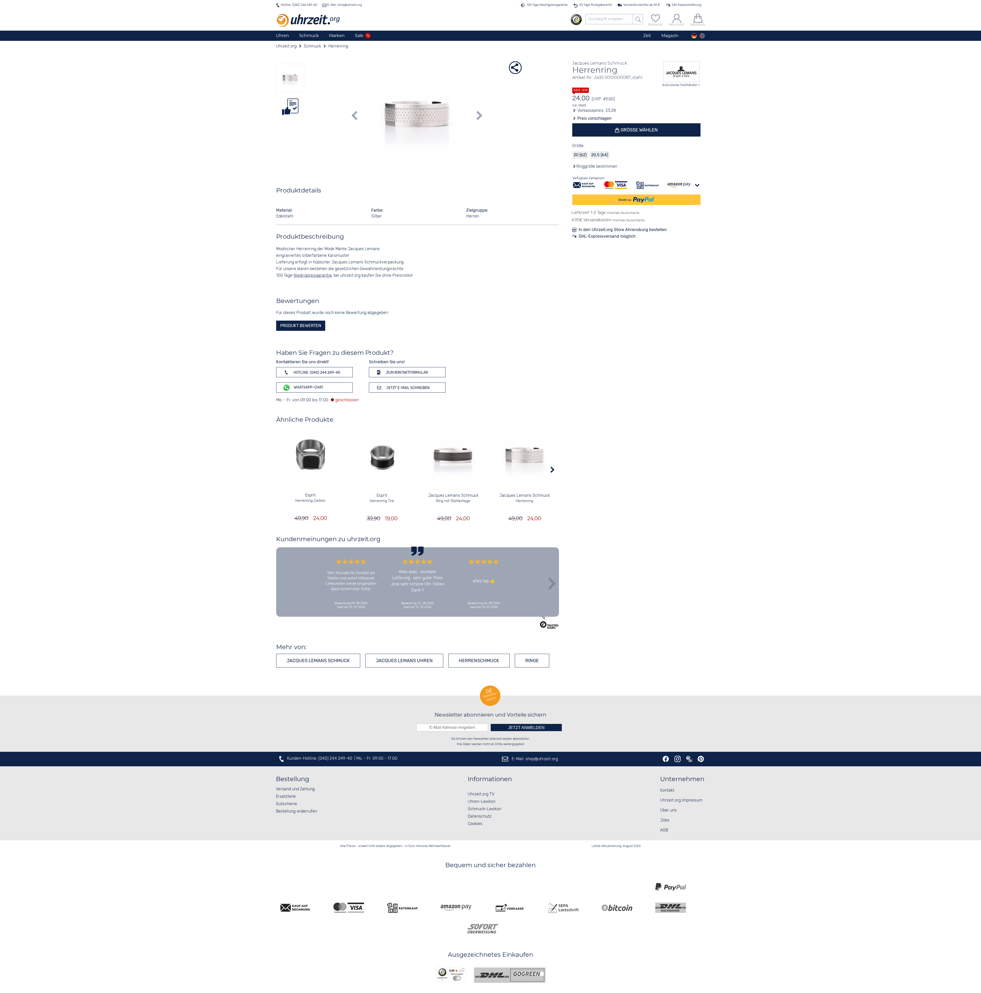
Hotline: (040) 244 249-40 (299, 5)
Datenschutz (480, 816)
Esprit (310, 495)
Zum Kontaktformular (407, 372)
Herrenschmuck (479, 660)
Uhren (282, 35)
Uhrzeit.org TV (481, 794)
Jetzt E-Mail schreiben (408, 388)
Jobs (664, 820)
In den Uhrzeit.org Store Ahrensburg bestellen (623, 229)
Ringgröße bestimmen (596, 166)
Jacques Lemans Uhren (404, 660)
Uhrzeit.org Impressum (681, 800)
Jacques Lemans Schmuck (453, 495)
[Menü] (463, 970)
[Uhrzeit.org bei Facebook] (665, 759)
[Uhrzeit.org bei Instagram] (677, 759)
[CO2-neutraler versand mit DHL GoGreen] (509, 975)
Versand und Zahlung (295, 789)
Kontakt (667, 790)
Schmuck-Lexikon (484, 809)
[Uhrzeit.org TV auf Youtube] (689, 759)
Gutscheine (286, 804)
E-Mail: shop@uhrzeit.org (344, 5)
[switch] (457, 978)
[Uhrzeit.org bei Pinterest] (700, 759)
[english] (702, 36)
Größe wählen (639, 130)
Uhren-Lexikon (481, 801)
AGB (664, 830)
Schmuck (309, 35)
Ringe (532, 660)
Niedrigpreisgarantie (313, 275)
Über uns (668, 810)
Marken (337, 35)
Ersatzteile (286, 796)
